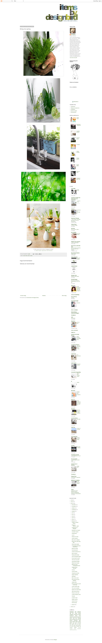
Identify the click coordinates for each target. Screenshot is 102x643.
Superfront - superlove (78, 125)
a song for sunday (74, 225)
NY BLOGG (73, 318)
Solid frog (73, 427)
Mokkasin (73, 399)
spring (31, 255)
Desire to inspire (74, 110)
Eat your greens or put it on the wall (76, 584)
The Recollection (79, 355)
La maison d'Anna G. (75, 344)
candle (75, 628)
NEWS (78, 382)
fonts (70, 625)
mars (73, 519)
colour (24, 255)
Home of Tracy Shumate (74, 568)
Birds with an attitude (76, 539)
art (75, 612)
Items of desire (74, 553)
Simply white (74, 582)
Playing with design (75, 554)
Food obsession (75, 550)
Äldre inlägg (64, 295)
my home (71, 626)
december (74, 504)
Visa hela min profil (73, 57)
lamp (76, 615)
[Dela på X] (38, 254)
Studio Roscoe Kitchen (78, 482)
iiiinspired (73, 321)
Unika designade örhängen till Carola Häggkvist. (79, 288)
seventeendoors (74, 418)
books (71, 621)
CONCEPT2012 (74, 266)
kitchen (78, 617)
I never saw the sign (75, 586)
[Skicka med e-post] (35, 254)
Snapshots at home (75, 573)
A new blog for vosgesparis (75, 477)
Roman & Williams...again (75, 525)
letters (77, 621)
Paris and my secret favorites (75, 580)
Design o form (74, 275)
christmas (77, 626)
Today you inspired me (75, 108)
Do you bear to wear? (76, 558)
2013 (72, 500)
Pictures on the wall (75, 592)
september (74, 509)
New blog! (78, 419)
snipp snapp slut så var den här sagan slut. (79, 402)
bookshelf (79, 622)
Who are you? (78, 172)
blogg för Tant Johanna (75, 241)
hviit (72, 317)
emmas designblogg (75, 294)
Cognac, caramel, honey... (75, 523)
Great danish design (75, 561)
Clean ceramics (75, 538)
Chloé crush (77, 118)
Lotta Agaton (73, 363)
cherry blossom (74, 257)
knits (72, 625)
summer (71, 627)
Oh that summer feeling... (78, 438)
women (71, 617)
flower (26, 255)
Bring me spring (75, 548)
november (74, 506)
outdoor (71, 629)
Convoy (73, 569)
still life (72, 613)
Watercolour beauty (75, 563)
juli (72, 512)
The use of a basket (75, 588)
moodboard (79, 628)
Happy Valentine (75, 574)
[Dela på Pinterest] (41, 254)
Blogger (55, 639)
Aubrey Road (73, 224)
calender (79, 627)
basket (76, 622)
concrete (79, 619)
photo (29, 255)
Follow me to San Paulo (76, 589)
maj (73, 516)
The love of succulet (75, 559)
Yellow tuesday (77, 152)
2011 (72, 503)
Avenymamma (73, 112)
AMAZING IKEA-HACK (75, 276)
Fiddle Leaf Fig (74, 599)
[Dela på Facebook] (39, 254)
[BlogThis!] (37, 254)
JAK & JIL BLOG (74, 330)
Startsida (44, 295)
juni (73, 514)
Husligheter (73, 109)
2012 (72, 501)
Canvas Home (74, 571)
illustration (76, 620)
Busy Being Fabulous (75, 252)
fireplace (79, 625)
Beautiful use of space (76, 530)
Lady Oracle (73, 353)
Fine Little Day (74, 296)
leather (79, 621)
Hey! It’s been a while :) (75, 229)
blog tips (75, 618)
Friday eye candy (75, 536)
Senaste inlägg (23, 295)
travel (76, 619)
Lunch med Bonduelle (74, 242)
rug (73, 622)
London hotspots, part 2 (76, 594)
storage (73, 619)
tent (76, 629)
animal (77, 625)
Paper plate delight (75, 544)
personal (73, 629)
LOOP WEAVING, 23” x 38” (75, 455)
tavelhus (73, 445)
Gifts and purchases (75, 591)
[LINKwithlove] (75, 101)
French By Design (74, 300)
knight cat (73, 332)
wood (76, 613)
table (74, 625)
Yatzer (72, 489)
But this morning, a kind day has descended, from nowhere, (75, 248)
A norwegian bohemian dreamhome (76, 546)
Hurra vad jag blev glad (76, 556)
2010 (72, 606)
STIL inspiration (74, 436)
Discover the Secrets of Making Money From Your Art (75, 281)
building (79, 618)
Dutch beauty (74, 602)
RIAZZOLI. (73, 408)
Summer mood (78, 138)
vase (80, 615)
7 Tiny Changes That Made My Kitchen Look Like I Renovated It (75, 220)
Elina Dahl (73, 285)
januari (73, 604)
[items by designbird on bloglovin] (75, 79)
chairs (79, 614)
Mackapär (73, 390)
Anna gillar (73, 188)
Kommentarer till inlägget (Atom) (33, 297)
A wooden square (75, 531)
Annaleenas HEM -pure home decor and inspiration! (75, 198)
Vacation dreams (78, 132)
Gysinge (72, 297)
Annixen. (73, 209)
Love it (73, 535)
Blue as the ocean (75, 577)
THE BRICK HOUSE (75, 454)
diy (80, 626)
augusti (73, 511)
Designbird (73, 34)
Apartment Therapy (75, 218)
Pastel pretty (77, 165)
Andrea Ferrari (74, 601)
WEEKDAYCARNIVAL (75, 480)
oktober (73, 508)
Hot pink (73, 596)
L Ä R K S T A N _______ (78, 202)
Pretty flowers (74, 533)
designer (72, 614)
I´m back (78, 144)
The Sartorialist (74, 458)
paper (71, 622)
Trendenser (73, 106)
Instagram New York (78, 179)
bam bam (73, 228)
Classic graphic (77, 159)
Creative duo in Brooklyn (75, 528)
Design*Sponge (74, 279)
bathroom (75, 617)
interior (72, 612)
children (73, 621)
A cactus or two (74, 597)
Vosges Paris (73, 476)
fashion (71, 620)
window (75, 627)
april (73, 517)
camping (71, 628)
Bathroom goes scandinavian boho (76, 565)
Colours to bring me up (76, 551)
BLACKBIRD (73, 232)
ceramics (76, 614)
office (80, 620)
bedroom (72, 615)
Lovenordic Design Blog (76, 372)
